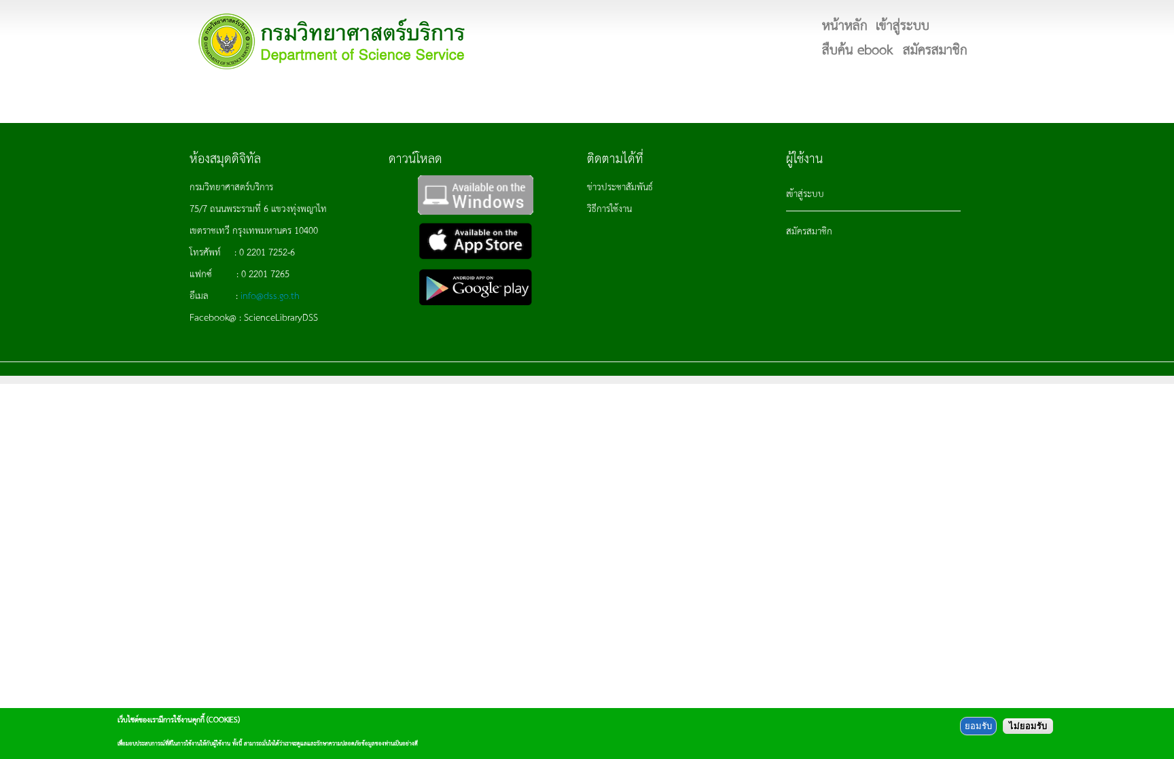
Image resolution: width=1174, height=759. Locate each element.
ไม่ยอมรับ (1028, 726)
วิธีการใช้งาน (609, 207)
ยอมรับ (978, 726)
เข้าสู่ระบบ (805, 193)
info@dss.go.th (270, 294)
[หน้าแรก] (332, 41)
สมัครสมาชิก (809, 230)
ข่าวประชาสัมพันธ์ (620, 186)
